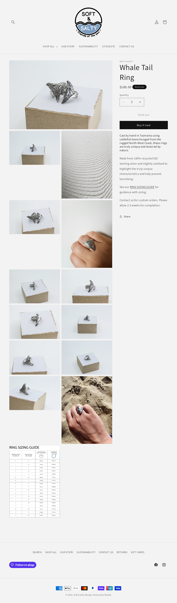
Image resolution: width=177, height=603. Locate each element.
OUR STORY (66, 552)
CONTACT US (106, 552)
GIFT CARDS (137, 552)
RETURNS (122, 552)
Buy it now (144, 125)
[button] (13, 22)
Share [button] (127, 216)
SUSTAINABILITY (86, 552)
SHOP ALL (51, 552)
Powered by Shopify (102, 594)
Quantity (124, 94)
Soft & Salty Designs (83, 594)
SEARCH (37, 552)
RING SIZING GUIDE (142, 187)
